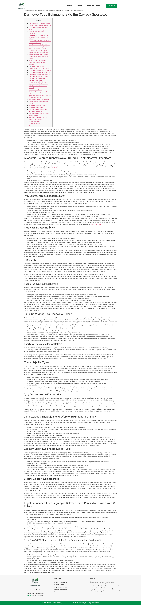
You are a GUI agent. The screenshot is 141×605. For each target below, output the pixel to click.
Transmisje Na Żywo (35, 43)
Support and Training (93, 6)
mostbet (54, 168)
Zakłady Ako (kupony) (35, 97)
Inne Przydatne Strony (35, 90)
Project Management (60, 587)
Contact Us (111, 6)
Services (69, 6)
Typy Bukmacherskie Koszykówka (39, 45)
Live (30, 125)
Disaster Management (61, 589)
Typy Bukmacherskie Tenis (37, 105)
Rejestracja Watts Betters (36, 107)
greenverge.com (35, 595)
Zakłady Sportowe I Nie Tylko (38, 51)
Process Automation (60, 582)
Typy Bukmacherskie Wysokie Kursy (40, 96)
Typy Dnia (32, 33)
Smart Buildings (59, 592)
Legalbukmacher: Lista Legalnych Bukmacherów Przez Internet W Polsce (39, 56)
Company (79, 6)
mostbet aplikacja (95, 224)
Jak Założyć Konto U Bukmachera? (39, 99)
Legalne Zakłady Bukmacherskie (38, 52)
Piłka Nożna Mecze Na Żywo (37, 31)
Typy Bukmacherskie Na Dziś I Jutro (40, 72)
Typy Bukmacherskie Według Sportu (40, 70)
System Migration (59, 584)
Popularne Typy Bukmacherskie (38, 35)
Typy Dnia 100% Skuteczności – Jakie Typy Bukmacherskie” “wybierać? (38, 62)
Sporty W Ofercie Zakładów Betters (40, 41)
